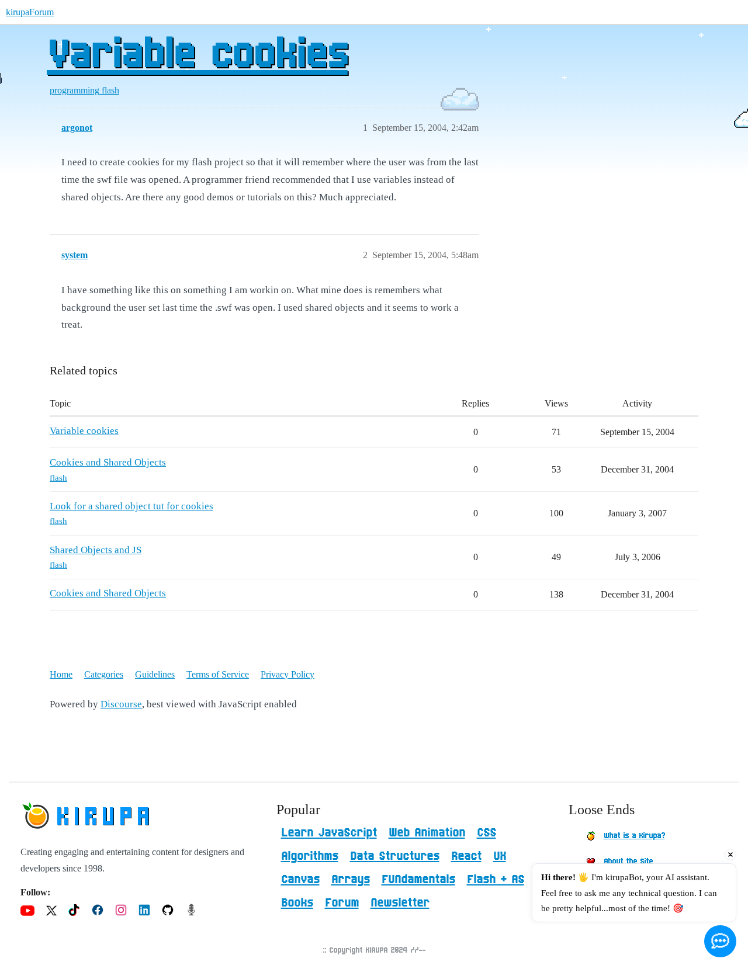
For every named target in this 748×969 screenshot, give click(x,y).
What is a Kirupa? (634, 836)
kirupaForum (30, 12)
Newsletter (400, 903)
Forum (342, 903)
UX (499, 856)
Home (61, 674)
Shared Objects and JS (95, 549)
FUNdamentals (418, 880)
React (466, 856)
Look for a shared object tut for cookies (131, 506)
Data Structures (394, 856)
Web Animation (427, 833)
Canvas (300, 880)
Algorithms (309, 856)
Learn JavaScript (329, 833)
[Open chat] (720, 941)
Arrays (350, 880)
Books (297, 903)
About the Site (628, 861)
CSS (486, 833)
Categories (103, 674)
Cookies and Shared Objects (108, 462)
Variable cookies (197, 55)
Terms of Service (217, 674)
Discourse (121, 704)
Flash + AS (495, 880)
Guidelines (155, 674)
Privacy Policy (287, 674)
